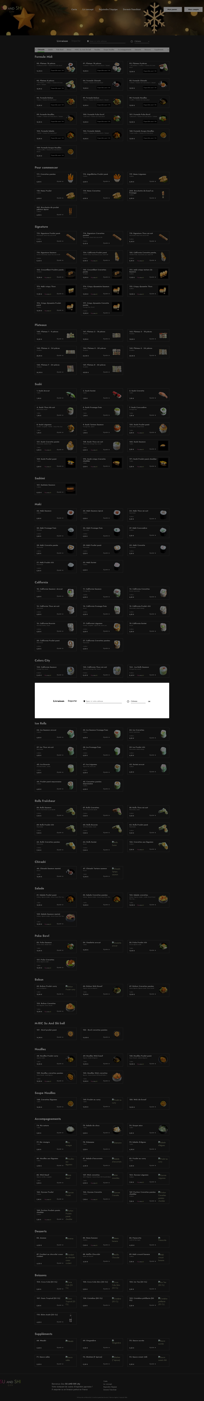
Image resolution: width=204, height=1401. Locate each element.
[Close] (166, 685)
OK (149, 701)
